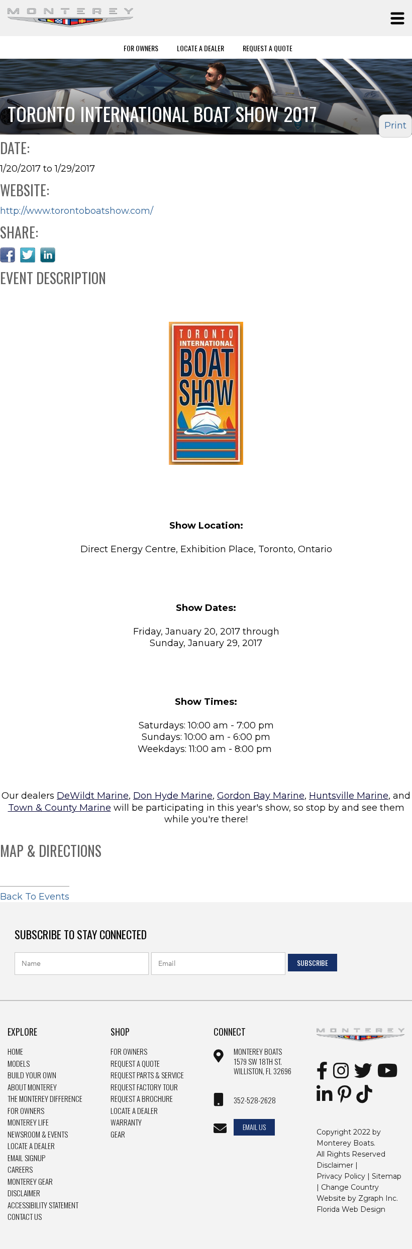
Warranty (126, 1122)
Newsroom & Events (38, 1135)
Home (15, 1052)
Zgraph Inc (377, 1198)
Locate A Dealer (200, 48)
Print (395, 125)
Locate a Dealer (31, 1146)
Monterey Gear (30, 1182)
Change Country (350, 1187)
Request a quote (135, 1064)
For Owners (141, 48)
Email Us (254, 1126)
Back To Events (34, 896)
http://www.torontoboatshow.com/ (76, 210)
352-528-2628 (255, 1100)
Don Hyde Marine (173, 795)
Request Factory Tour (144, 1087)
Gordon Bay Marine (260, 795)
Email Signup (26, 1158)
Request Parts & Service (147, 1075)
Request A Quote (267, 48)
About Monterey (32, 1087)
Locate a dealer (134, 1111)
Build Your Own (32, 1075)
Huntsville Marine (348, 795)
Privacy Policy (341, 1176)
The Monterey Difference (45, 1099)
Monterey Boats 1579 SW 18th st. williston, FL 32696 (262, 1061)
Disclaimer (24, 1193)
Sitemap (386, 1176)
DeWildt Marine (93, 795)
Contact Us (25, 1217)
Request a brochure (142, 1099)
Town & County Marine (59, 807)
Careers (20, 1170)
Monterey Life (28, 1122)
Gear (118, 1135)
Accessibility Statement (43, 1205)
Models (19, 1064)
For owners (129, 1052)
